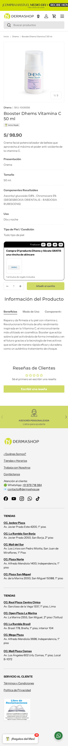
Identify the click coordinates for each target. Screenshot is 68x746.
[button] (54, 16)
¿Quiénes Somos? (15, 454)
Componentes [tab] (54, 311)
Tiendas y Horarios (15, 460)
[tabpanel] (34, 197)
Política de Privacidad (17, 690)
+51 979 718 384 (32, 485)
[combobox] (34, 25)
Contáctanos (12, 474)
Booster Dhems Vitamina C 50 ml (37, 36)
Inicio (6, 36)
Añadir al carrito (45, 286)
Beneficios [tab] (10, 311)
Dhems (15, 36)
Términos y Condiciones (19, 683)
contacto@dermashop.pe (23, 489)
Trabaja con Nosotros (17, 467)
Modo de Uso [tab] (31, 311)
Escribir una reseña (34, 389)
